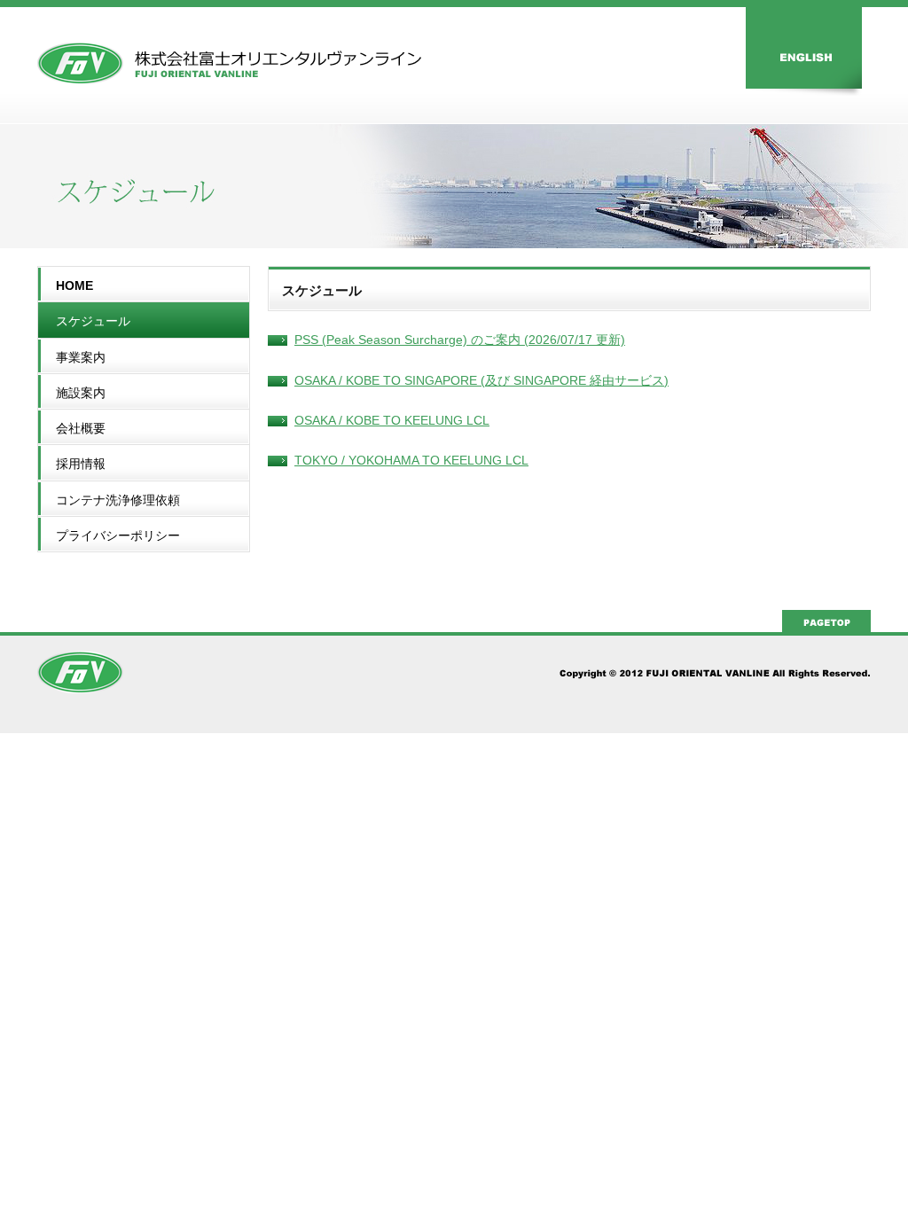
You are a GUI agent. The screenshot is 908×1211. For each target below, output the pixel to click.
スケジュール (93, 321)
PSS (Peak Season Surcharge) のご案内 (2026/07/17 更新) (459, 339)
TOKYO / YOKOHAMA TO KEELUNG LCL (411, 460)
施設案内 (81, 393)
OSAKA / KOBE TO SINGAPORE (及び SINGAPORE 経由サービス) (481, 380)
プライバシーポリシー (118, 535)
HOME (74, 285)
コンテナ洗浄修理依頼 (118, 500)
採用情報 (81, 464)
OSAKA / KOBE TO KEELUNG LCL (391, 420)
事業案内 (81, 357)
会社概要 (81, 428)
